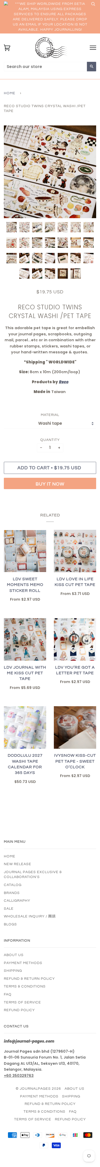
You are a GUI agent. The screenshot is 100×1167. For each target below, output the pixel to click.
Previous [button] (12, 172)
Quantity (50, 440)
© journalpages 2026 (38, 1089)
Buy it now (50, 484)
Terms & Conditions (25, 986)
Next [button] (86, 172)
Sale (9, 908)
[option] (50, 171)
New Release (17, 864)
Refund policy (19, 1010)
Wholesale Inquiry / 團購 (30, 916)
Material (50, 415)
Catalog (13, 885)
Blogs (10, 924)
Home (9, 93)
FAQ (8, 994)
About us (14, 955)
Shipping (13, 971)
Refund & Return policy (29, 979)
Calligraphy (17, 900)
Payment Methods (23, 963)
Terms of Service (22, 1002)
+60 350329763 (19, 1075)
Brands (12, 893)
